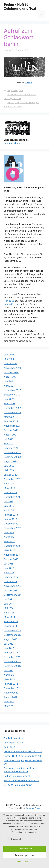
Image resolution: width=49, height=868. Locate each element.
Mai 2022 (9, 417)
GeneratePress (33, 808)
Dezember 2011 (12, 688)
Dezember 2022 (12, 408)
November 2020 (12, 452)
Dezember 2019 (12, 479)
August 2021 (10, 434)
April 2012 (9, 675)
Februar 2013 (11, 652)
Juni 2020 (9, 466)
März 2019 (9, 488)
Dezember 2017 (12, 523)
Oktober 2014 (11, 590)
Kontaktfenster (11, 304)
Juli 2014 (8, 599)
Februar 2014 (11, 621)
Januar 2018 (10, 519)
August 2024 (11, 377)
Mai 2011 (8, 706)
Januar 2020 (10, 474)
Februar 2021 (11, 448)
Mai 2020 (9, 470)
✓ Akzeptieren (24, 848)
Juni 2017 (9, 532)
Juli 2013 (8, 643)
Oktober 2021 (11, 430)
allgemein (12, 90)
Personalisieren (24, 862)
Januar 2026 (10, 363)
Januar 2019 (10, 492)
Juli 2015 (8, 563)
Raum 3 (28, 82)
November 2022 (12, 412)
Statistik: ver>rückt (14, 738)
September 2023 (13, 394)
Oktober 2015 (11, 559)
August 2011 (10, 697)
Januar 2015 (10, 581)
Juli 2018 (8, 501)
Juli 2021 (8, 439)
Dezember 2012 (12, 657)
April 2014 (9, 612)
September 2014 (12, 595)
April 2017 (9, 537)
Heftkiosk (9, 301)
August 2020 (11, 461)
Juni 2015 (9, 568)
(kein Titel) (9, 747)
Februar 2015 (11, 577)
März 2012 (9, 679)
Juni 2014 (9, 603)
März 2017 (9, 541)
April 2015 (9, 572)
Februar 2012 (11, 683)
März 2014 (9, 617)
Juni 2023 (9, 399)
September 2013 (12, 635)
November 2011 (12, 692)
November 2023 (12, 390)
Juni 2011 (9, 701)
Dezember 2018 (12, 497)
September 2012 (12, 666)
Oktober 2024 (11, 372)
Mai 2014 (9, 608)
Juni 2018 (9, 506)
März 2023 (9, 403)
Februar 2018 (11, 514)
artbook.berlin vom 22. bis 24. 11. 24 (23, 751)
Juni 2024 (9, 381)
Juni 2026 (9, 354)
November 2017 (12, 528)
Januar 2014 (10, 626)
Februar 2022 (11, 421)
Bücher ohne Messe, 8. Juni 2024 (21, 780)
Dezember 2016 (12, 546)
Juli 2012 (8, 670)
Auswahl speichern (24, 855)
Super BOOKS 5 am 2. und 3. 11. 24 (22, 756)
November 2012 (12, 661)
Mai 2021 (8, 443)
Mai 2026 (9, 359)
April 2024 (9, 385)
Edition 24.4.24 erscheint (17, 776)
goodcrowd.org (12, 143)
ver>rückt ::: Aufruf (14, 742)
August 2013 (10, 639)
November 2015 (12, 555)
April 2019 (9, 483)
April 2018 (9, 510)
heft (21, 90)
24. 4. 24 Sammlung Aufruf (18, 785)
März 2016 (9, 550)
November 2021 (12, 426)
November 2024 (12, 368)
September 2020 (13, 457)
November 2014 (12, 586)
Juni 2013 (9, 648)
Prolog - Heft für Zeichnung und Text (20, 6)
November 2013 (12, 630)
